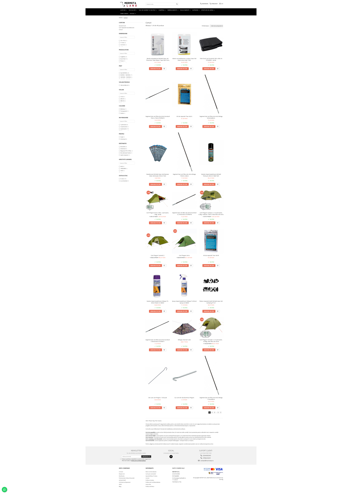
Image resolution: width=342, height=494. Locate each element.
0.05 (122, 166)
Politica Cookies (150, 480)
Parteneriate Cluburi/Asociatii (126, 478)
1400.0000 (123, 168)
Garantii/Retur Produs (151, 476)
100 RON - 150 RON (126, 77)
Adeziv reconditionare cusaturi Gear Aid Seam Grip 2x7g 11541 (184, 59)
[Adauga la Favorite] (164, 68)
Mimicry (123, 109)
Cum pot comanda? (151, 474)
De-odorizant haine (126, 153)
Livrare (147, 478)
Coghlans (123, 56)
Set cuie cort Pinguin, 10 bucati (157, 397)
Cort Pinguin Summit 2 (157, 255)
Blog (120, 486)
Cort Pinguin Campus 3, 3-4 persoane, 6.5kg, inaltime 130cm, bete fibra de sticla (211, 213)
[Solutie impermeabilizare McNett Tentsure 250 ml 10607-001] (211, 152)
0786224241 (207, 458)
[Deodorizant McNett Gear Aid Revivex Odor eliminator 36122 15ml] (157, 152)
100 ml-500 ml (124, 85)
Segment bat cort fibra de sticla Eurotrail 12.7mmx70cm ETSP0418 (184, 213)
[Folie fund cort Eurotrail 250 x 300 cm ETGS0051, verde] (211, 44)
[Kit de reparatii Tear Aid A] (184, 94)
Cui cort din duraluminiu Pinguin (184, 397)
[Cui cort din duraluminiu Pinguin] (184, 376)
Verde (122, 113)
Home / (121, 17)
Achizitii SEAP (122, 480)
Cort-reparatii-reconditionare (126, 27)
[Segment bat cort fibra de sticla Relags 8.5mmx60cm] (211, 95)
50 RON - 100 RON (125, 75)
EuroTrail (123, 59)
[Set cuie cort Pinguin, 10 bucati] (157, 375)
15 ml (122, 96)
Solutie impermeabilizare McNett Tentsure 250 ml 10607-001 (211, 175)
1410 (122, 170)
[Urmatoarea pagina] (220, 412)
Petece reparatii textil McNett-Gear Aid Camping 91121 (211, 302)
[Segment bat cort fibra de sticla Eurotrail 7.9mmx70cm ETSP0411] (157, 327)
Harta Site (148, 484)
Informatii (150, 468)
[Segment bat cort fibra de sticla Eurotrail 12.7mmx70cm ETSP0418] (184, 200)
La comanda (124, 181)
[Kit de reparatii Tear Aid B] (211, 241)
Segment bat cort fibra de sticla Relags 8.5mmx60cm (211, 117)
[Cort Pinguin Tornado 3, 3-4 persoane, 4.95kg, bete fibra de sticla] (211, 327)
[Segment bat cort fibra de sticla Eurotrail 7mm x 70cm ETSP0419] (157, 94)
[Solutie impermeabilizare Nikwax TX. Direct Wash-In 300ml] (157, 285)
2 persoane (123, 129)
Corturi (121, 29)
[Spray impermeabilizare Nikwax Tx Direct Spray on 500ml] (184, 285)
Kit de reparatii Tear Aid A (184, 116)
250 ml (122, 99)
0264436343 (207, 455)
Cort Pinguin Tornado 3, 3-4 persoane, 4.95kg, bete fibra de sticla (211, 340)
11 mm (122, 42)
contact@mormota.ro (206, 460)
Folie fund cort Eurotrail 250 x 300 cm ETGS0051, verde (211, 59)
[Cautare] (177, 4)
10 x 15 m (123, 40)
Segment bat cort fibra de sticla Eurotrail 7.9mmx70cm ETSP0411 (158, 340)
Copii (122, 137)
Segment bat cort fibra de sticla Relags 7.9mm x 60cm (184, 175)
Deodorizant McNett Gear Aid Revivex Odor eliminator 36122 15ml (157, 175)
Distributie (121, 476)
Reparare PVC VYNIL (126, 151)
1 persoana (123, 124)
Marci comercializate (151, 472)
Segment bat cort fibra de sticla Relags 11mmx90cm (211, 398)
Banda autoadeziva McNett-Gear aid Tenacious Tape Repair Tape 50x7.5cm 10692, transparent (157, 59)
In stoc (122, 179)
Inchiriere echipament (124, 482)
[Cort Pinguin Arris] (184, 241)
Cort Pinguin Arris (184, 255)
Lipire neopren (124, 155)
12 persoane (124, 126)
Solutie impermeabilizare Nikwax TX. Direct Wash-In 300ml (158, 302)
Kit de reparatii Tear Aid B (211, 255)
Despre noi (122, 474)
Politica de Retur (150, 486)
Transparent (124, 111)
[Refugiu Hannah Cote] (184, 327)
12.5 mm (123, 45)
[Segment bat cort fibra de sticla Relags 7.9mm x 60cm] (184, 152)
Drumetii (123, 146)
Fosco (122, 61)
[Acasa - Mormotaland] (128, 4)
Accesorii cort (122, 26)
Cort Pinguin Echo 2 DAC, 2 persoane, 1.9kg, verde (158, 213)
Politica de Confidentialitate (138, 460)
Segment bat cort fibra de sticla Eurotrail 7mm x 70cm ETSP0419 (158, 117)
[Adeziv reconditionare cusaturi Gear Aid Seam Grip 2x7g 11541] (184, 44)
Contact (121, 472)
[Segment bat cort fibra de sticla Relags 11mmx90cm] (211, 376)
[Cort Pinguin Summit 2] (157, 241)
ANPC (120, 484)
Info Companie (124, 468)
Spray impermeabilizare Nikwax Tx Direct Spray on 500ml (184, 302)
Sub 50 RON (124, 73)
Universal (123, 139)
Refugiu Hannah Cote (184, 340)
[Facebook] (171, 456)
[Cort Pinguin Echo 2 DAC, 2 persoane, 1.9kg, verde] (157, 200)
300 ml (122, 101)
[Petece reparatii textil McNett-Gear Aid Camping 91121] (211, 285)
